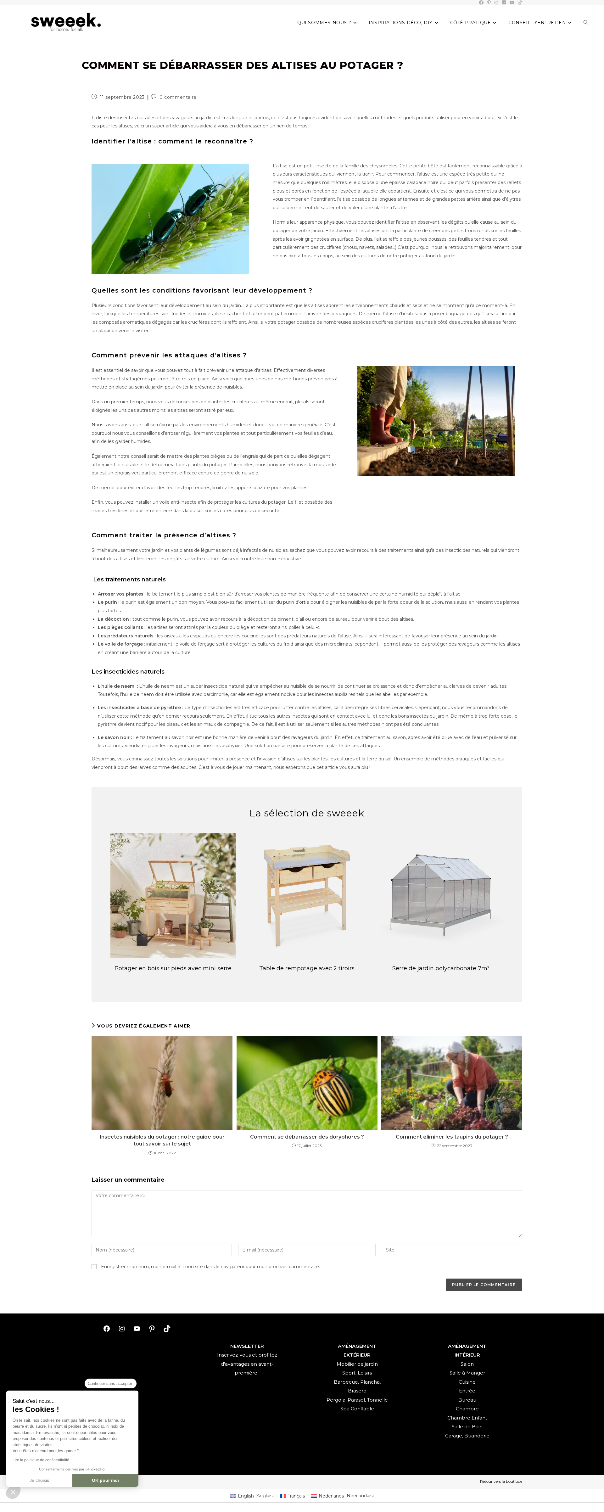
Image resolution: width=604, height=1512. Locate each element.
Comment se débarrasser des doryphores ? (307, 1137)
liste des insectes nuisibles (126, 117)
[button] (13, 1491)
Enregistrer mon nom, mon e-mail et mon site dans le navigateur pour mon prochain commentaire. (210, 1266)
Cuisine (467, 1382)
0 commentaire (178, 97)
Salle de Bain (467, 1427)
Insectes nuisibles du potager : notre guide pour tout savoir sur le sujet (162, 1140)
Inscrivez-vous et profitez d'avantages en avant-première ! (247, 1364)
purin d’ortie (296, 602)
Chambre (467, 1409)
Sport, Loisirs (357, 1373)
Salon (467, 1364)
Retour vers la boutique (501, 1481)
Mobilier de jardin (357, 1364)
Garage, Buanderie (467, 1436)
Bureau (467, 1400)
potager (409, 256)
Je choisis (39, 1480)
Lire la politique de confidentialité (41, 1460)
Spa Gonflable (357, 1409)
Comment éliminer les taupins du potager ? (452, 1137)
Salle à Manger (467, 1373)
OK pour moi (105, 1480)
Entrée (467, 1391)
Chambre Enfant (467, 1418)
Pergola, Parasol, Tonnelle (357, 1400)
